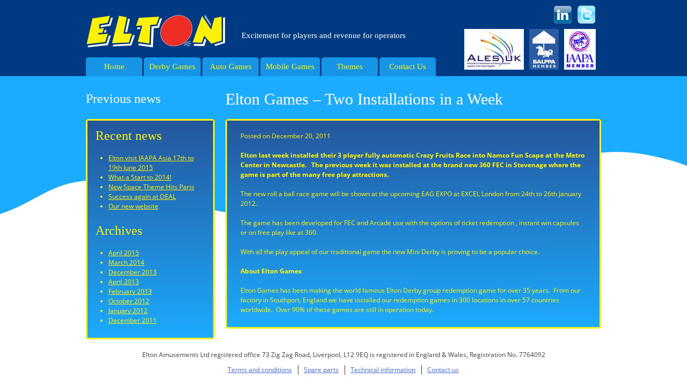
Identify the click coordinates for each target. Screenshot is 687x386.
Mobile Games (290, 66)
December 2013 (132, 272)
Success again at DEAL (142, 196)
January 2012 (128, 310)
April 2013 (123, 281)
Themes (350, 66)
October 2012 (128, 301)
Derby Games (172, 66)
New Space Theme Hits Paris (151, 186)
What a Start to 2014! (139, 177)
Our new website (133, 206)
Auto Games (231, 66)
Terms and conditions (260, 369)
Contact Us (407, 66)
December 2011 (132, 320)
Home (114, 66)
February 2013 (130, 291)
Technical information (382, 369)
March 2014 (126, 262)
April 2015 (123, 252)
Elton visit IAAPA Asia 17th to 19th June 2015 (151, 162)
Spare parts (321, 369)
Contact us (443, 369)
